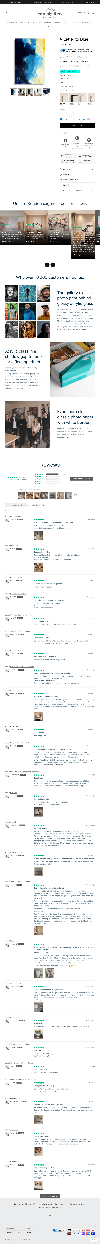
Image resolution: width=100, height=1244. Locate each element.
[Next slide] (52, 265)
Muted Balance (16, 546)
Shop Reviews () (36, 505)
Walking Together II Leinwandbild (24, 1079)
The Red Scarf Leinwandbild (21, 615)
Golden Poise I (16, 650)
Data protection (60, 1204)
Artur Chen (69, 45)
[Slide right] (52, 92)
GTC (34, 1204)
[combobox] (77, 86)
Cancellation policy (46, 1204)
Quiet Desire (15, 822)
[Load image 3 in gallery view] (29, 92)
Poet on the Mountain (19, 516)
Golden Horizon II (17, 690)
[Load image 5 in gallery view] (46, 92)
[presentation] (93, 100)
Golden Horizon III (17, 1017)
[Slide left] (7, 92)
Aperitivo (14, 1130)
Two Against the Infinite (20, 631)
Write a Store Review (81, 479)
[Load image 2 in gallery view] (21, 92)
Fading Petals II (16, 1098)
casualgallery (14, 1239)
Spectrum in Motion (18, 594)
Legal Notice (26, 1204)
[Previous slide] (47, 265)
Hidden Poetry (16, 577)
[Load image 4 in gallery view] (38, 92)
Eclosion (13, 793)
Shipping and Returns (77, 1204)
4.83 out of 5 (24, 477)
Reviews (41, 1208)
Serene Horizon (16, 983)
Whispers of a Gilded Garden (22, 667)
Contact (17, 1204)
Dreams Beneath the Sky (20, 743)
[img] (18, 477)
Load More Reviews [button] (50, 1196)
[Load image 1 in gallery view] (13, 92)
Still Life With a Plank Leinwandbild (24, 772)
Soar (12, 941)
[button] (7, 12)
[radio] (64, 99)
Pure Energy (15, 726)
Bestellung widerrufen (54, 1208)
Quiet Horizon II (16, 852)
